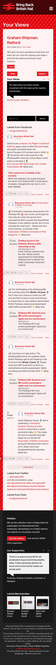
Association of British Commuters (23, 231)
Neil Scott (37, 653)
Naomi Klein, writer (16, 584)
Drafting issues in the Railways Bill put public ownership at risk (29, 243)
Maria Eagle (29, 163)
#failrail (45, 489)
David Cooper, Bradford (18, 99)
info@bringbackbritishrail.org (28, 648)
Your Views (16, 25)
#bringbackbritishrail (16, 482)
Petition (11, 518)
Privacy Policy (21, 646)
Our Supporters (15, 550)
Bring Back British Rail (18, 6)
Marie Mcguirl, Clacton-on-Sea (21, 106)
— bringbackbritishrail (17, 130)
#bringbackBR (38, 482)
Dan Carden (40, 163)
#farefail (41, 486)
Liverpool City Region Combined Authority (28, 145)
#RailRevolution (33, 489)
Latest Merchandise (18, 593)
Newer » (42, 74)
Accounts (10, 646)
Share (47, 194)
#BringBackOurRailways (18, 486)
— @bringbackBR (15, 476)
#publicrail (12, 489)
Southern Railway (26, 426)
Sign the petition (16, 538)
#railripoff (21, 489)
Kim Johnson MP (15, 163)
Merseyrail (38, 146)
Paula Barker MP (15, 166)
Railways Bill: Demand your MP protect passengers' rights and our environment (31, 315)
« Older (12, 74)
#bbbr (29, 482)
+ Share (11, 66)
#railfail (33, 486)
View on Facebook (37, 194)
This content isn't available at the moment (24, 174)
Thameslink (34, 423)
